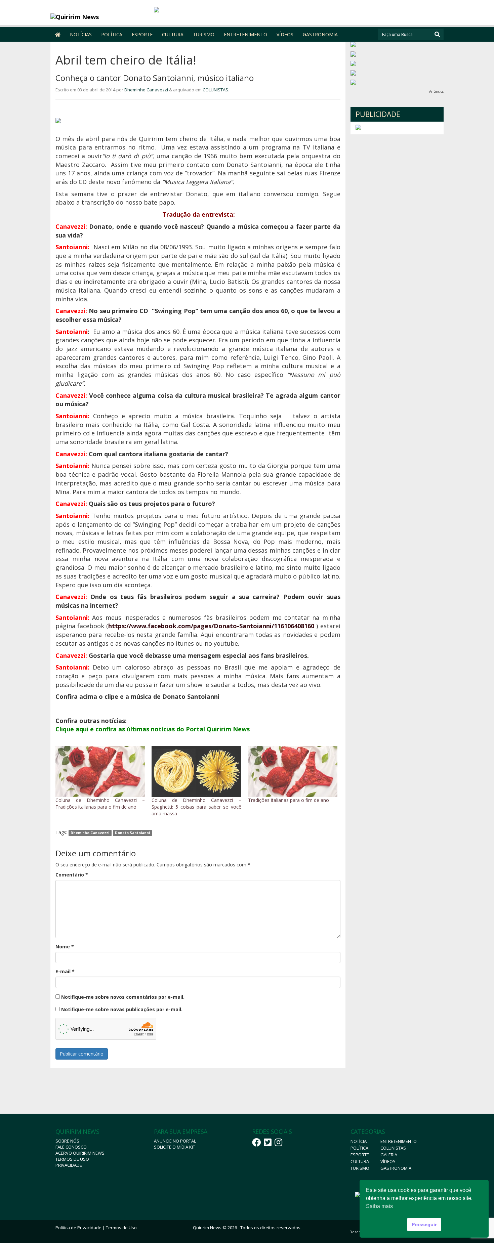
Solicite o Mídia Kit (174, 1147)
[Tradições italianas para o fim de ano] (292, 771)
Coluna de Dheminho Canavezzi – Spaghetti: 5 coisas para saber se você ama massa (196, 807)
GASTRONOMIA (320, 34)
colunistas (393, 1148)
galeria (388, 1155)
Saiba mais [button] (379, 1206)
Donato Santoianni (132, 832)
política (359, 1148)
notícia (359, 1141)
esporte (360, 1155)
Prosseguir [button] (424, 1224)
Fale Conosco (71, 1147)
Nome (64, 946)
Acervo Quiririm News (80, 1153)
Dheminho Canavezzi (146, 90)
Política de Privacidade (78, 1228)
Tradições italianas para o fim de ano (288, 800)
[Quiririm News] (99, 16)
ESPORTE (142, 34)
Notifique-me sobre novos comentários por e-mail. (122, 997)
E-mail (65, 971)
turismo (360, 1168)
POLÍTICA (111, 34)
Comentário (71, 874)
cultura (360, 1161)
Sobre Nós (67, 1141)
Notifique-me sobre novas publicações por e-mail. (121, 1009)
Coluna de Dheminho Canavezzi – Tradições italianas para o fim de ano (100, 803)
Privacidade (68, 1165)
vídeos (388, 1161)
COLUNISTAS (215, 90)
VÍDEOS (285, 34)
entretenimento (398, 1141)
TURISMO (203, 34)
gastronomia (395, 1168)
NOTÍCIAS (81, 34)
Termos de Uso (72, 1159)
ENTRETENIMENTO (245, 34)
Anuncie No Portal (175, 1141)
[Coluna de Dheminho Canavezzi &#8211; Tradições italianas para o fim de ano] (100, 771)
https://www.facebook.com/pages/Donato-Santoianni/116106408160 (211, 626)
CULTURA (172, 34)
